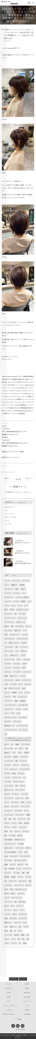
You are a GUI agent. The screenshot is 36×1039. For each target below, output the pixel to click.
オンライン (20, 877)
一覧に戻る (18, 479)
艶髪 (23, 873)
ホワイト (6, 585)
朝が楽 (14, 773)
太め (5, 734)
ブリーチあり (16, 873)
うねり (26, 852)
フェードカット (23, 717)
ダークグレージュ (26, 680)
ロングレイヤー (8, 614)
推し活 (6, 931)
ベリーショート (23, 918)
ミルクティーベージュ (9, 618)
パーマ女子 (7, 773)
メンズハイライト (8, 709)
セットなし (7, 777)
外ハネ (25, 922)
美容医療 (6, 877)
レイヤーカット (19, 848)
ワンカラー (14, 823)
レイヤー (6, 802)
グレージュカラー (23, 730)
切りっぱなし (13, 918)
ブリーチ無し (12, 835)
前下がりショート (20, 622)
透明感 (6, 676)
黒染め (22, 802)
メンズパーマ (7, 601)
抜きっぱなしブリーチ (21, 889)
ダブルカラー (21, 773)
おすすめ (6, 823)
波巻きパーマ (17, 630)
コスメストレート (8, 589)
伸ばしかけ (20, 864)
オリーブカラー (15, 806)
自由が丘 (16, 935)
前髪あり (23, 589)
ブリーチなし (22, 614)
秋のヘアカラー (23, 881)
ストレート (7, 692)
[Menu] (33, 3)
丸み (11, 831)
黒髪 (12, 626)
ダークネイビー (23, 914)
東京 (26, 748)
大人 (24, 777)
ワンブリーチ (7, 593)
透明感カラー (14, 585)
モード (17, 651)
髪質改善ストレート (9, 725)
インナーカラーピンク (22, 638)
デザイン (6, 939)
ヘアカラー (26, 926)
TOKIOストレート (14, 655)
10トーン (26, 810)
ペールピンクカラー (24, 769)
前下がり (12, 609)
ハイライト (25, 634)
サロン (14, 752)
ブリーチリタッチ (8, 761)
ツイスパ (18, 659)
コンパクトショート (15, 634)
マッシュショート (16, 777)
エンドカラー (20, 906)
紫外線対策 (11, 868)
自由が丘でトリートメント (11, 457)
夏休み (20, 823)
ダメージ (22, 910)
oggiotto (15, 757)
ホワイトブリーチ (18, 885)
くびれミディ (26, 659)
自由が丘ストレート (19, 839)
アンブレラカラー (25, 744)
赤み (27, 935)
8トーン (6, 769)
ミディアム (22, 786)
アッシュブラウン (8, 680)
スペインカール (21, 819)
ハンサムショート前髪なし (22, 597)
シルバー (20, 931)
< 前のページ (7, 479)
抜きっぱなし (22, 902)
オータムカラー (8, 885)
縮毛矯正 (23, 601)
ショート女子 (13, 684)
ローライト (22, 676)
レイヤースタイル (8, 786)
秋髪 (14, 696)
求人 (12, 744)
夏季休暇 (26, 823)
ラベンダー (7, 827)
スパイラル (16, 601)
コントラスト (16, 663)
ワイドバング (24, 794)
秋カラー (21, 748)
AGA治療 (13, 877)
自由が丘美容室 (8, 839)
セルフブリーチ (19, 798)
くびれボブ (24, 643)
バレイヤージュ (16, 580)
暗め (15, 614)
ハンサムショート (8, 597)
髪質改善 (22, 585)
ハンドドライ (7, 663)
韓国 (16, 786)
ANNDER (26, 752)
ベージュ (29, 802)
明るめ (6, 889)
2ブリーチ (6, 897)
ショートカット (23, 827)
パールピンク (23, 761)
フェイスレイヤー (8, 798)
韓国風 (28, 815)
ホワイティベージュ (9, 659)
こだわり (6, 943)
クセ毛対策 (20, 843)
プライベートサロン (11, 517)
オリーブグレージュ (9, 622)
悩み (23, 939)
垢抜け (6, 634)
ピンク (20, 684)
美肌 (28, 873)
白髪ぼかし (7, 752)
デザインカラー (14, 856)
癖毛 (10, 819)
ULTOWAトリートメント (23, 609)
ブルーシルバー (15, 802)
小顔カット (28, 848)
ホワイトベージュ (8, 651)
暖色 (30, 881)
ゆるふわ (6, 806)
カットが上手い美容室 (10, 852)
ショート (20, 605)
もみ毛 (18, 713)
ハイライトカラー (8, 647)
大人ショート (17, 922)
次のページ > (29, 479)
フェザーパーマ (13, 881)
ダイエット (28, 877)
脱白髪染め (22, 701)
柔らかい (6, 906)
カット (20, 692)
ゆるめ (11, 889)
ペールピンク (15, 794)
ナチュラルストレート (10, 843)
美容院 (6, 864)
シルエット (18, 709)
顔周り (6, 609)
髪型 (5, 688)
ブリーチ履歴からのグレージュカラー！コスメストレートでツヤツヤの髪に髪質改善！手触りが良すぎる (17, 739)
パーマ (26, 605)
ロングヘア (17, 831)
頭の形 (6, 831)
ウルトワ (6, 713)
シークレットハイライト (10, 730)
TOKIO (23, 688)
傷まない (6, 893)
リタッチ (25, 709)
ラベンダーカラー (8, 748)
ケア (20, 943)
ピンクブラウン (18, 810)
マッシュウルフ (19, 626)
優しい (12, 906)
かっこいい (13, 864)
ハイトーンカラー (25, 806)
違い (5, 819)
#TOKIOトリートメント (14, 492)
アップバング (16, 593)
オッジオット (7, 757)
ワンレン (13, 605)
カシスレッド (21, 893)
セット (25, 630)
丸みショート (13, 769)
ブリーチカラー (8, 630)
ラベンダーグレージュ (22, 725)
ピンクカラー (7, 765)
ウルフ (12, 713)
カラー (3, 472)
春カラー (6, 744)
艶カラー (13, 893)
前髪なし (6, 626)
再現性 (25, 943)
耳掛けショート (8, 922)
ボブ (5, 643)
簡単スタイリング (8, 790)
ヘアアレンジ (25, 831)
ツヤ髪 (6, 684)
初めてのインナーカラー (20, 860)
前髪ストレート (14, 676)
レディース (28, 626)
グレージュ (7, 580)
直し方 (27, 798)
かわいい (15, 910)
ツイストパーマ (8, 701)
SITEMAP (27, 1014)
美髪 (11, 931)
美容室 (22, 935)
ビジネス (14, 827)
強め (15, 902)
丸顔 (5, 868)
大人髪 (6, 856)
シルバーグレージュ (17, 897)
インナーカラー (26, 580)
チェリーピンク (8, 810)
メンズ (7, 520)
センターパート (27, 868)
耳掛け (17, 589)
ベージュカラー (17, 672)
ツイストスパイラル (9, 638)
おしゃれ (19, 868)
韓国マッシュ (13, 926)
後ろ (29, 819)
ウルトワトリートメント (10, 717)
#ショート (27, 492)
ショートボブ (7, 781)
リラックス (14, 943)
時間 (17, 761)
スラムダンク (27, 684)
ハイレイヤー (7, 910)
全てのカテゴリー (10, 507)
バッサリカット (24, 757)
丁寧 (19, 939)
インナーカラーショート (10, 705)
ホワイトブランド (20, 790)
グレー (24, 593)
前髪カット (23, 651)
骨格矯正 (14, 692)
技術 (28, 939)
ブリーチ (6, 605)
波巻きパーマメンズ (14, 643)
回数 (20, 926)
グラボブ (24, 663)
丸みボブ (14, 914)
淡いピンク (16, 765)
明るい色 (20, 835)
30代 (26, 864)
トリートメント (10, 472)
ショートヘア (7, 667)
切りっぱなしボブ (23, 705)
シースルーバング (22, 618)
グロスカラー (7, 721)
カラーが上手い (8, 860)
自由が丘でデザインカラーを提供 (13, 451)
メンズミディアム (8, 815)
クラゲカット (7, 696)
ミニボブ (23, 655)
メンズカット (7, 672)
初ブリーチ (28, 885)
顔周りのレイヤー (8, 848)
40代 (14, 819)
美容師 (17, 744)
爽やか (23, 667)
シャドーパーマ (8, 902)
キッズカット (16, 667)
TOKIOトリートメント (14, 688)
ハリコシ (20, 852)
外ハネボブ (7, 794)
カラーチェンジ (25, 765)
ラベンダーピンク (22, 696)
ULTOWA (18, 680)
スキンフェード (27, 672)
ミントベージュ (8, 935)
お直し (6, 926)
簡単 (5, 835)
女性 (5, 881)
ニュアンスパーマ (19, 815)
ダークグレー (7, 873)
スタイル (13, 939)
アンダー (20, 752)
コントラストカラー (25, 856)
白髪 (17, 647)
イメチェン (27, 692)
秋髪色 (16, 701)
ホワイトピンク (17, 721)
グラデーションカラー (18, 781)
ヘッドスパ (8, 524)
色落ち (6, 918)
